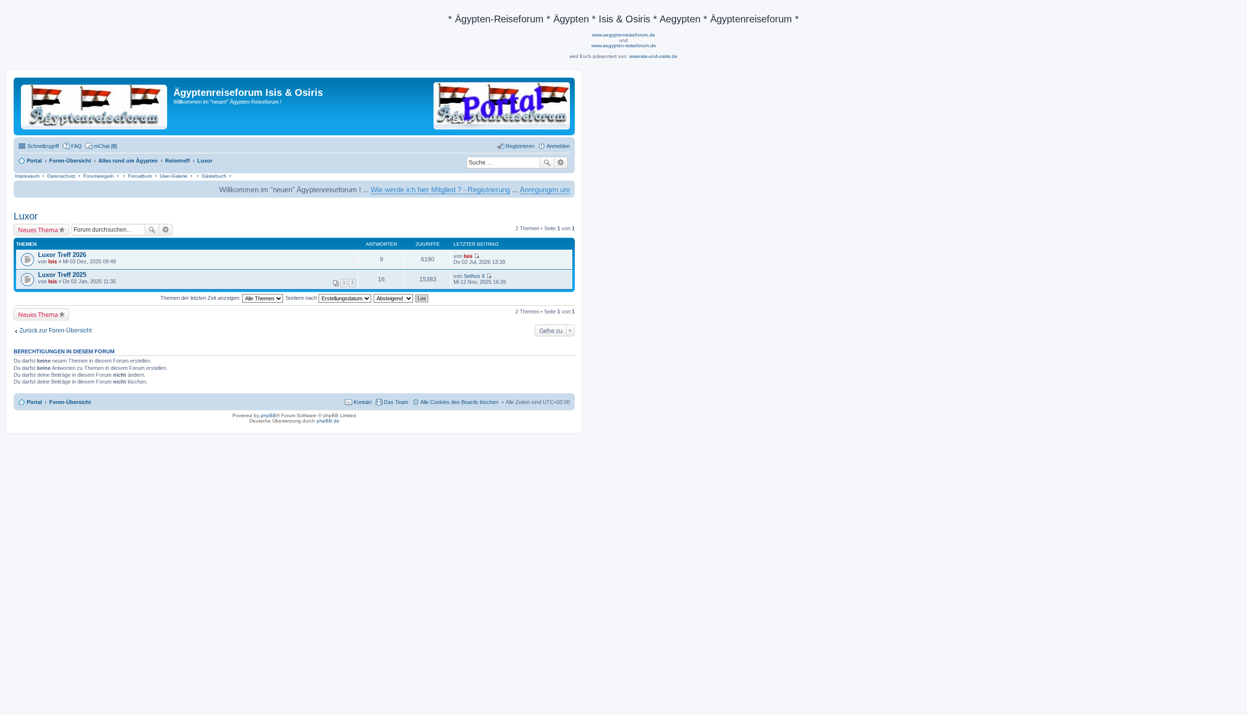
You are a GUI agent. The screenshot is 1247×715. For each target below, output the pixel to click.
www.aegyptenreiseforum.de (623, 34)
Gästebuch (214, 176)
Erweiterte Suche (560, 162)
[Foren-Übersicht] (94, 105)
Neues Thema (38, 229)
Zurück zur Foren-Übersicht (55, 330)
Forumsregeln (98, 176)
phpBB (268, 415)
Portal (34, 161)
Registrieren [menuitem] (520, 146)
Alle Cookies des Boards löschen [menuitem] (459, 402)
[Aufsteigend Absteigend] (394, 298)
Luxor (26, 216)
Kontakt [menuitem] (363, 402)
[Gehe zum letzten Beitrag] (476, 256)
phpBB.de (328, 420)
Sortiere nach (302, 298)
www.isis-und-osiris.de (653, 56)
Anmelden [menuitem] (558, 146)
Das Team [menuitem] (396, 402)
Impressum (27, 176)
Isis (52, 261)
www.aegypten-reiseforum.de (623, 45)
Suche (547, 162)
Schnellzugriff (43, 146)
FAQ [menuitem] (76, 146)
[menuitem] (101, 146)
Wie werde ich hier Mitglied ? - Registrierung (420, 189)
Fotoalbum (140, 176)
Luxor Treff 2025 (62, 274)
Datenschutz (61, 176)
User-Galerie (174, 176)
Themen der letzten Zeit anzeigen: (201, 298)
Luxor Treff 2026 (62, 254)
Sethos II (474, 276)
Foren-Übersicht (70, 402)
